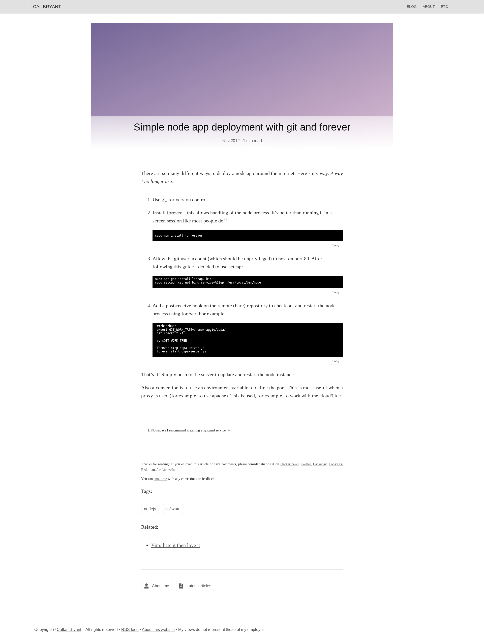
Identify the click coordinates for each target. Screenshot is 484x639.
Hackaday (319, 464)
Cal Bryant (47, 6)
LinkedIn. (169, 470)
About (429, 7)
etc (444, 7)
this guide (184, 266)
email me (160, 479)
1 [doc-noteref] (226, 219)
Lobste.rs (335, 464)
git (164, 199)
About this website (158, 629)
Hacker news (289, 464)
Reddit (145, 470)
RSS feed (130, 629)
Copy (335, 245)
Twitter (306, 464)
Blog (412, 7)
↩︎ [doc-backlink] (229, 430)
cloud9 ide (330, 395)
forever (174, 212)
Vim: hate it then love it (175, 545)
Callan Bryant (69, 629)
